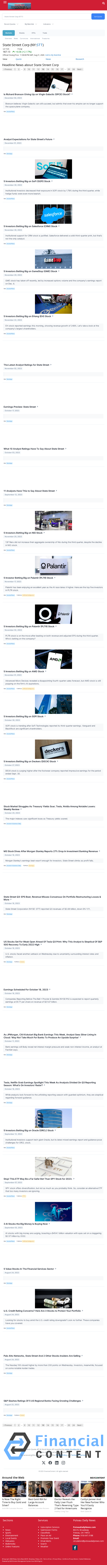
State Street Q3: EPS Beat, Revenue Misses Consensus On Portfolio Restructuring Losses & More (52, 898)
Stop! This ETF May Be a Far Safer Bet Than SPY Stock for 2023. (39, 1178)
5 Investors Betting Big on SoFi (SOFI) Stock (28, 181)
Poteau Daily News (18, 1559)
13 (43, 69)
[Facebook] (50, 1463)
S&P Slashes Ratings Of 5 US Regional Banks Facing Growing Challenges (43, 1400)
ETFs (33, 33)
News (16, 38)
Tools (45, 33)
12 (38, 69)
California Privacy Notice (70, 1559)
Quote (19, 59)
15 (53, 69)
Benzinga (9, 153)
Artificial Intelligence (28, 595)
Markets (8, 33)
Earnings (31, 865)
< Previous (7, 69)
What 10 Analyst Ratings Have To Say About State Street (35, 448)
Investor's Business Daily (14, 823)
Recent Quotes (9, 24)
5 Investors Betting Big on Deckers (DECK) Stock (31, 761)
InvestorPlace (10, 111)
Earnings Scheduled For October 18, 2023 (27, 989)
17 (62, 69)
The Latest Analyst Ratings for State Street (28, 364)
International (35, 38)
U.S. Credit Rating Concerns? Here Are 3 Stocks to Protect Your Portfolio (43, 1310)
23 (69, 69)
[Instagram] (63, 1463)
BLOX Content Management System (20, 1561)
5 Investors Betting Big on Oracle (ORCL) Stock (30, 1130)
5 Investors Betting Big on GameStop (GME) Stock (32, 271)
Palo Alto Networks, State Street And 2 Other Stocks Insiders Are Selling (43, 1355)
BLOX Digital (38, 1561)
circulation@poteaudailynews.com (88, 1541)
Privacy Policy (61, 1455)
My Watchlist (29, 24)
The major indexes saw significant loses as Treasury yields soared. (36, 818)
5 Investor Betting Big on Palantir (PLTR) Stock (30, 577)
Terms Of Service (78, 1455)
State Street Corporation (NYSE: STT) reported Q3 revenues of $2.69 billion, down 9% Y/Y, (48, 909)
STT (40, 45)
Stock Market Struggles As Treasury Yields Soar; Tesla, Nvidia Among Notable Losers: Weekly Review (49, 808)
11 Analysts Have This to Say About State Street (30, 490)
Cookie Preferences (85, 1559)
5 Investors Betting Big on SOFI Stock (25, 716)
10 (29, 69)
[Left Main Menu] (5, 2)
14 (48, 69)
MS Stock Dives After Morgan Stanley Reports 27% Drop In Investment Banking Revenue (52, 851)
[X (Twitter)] (44, 1463)
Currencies (24, 38)
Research (80, 59)
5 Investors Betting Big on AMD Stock (25, 671)
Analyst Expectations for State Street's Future (29, 139)
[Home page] (19, 5)
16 (57, 69)
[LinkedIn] (57, 1463)
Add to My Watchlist (53, 55)
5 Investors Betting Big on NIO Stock (24, 532)
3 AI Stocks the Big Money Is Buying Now (27, 1223)
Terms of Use (47, 1559)
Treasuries (45, 38)
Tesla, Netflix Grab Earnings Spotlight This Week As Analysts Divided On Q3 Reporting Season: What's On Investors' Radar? (50, 1084)
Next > (79, 69)
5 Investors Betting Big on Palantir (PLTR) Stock (30, 626)
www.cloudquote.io (73, 1449)
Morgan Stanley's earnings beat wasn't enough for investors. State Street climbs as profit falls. (49, 860)
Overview (8, 38)
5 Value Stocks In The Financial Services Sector (30, 1268)
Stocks (22, 33)
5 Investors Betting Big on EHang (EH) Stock (29, 316)
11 (34, 69)
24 (74, 69)
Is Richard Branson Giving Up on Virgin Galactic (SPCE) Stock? (38, 94)
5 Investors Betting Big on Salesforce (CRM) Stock (32, 226)
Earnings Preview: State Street (21, 406)
